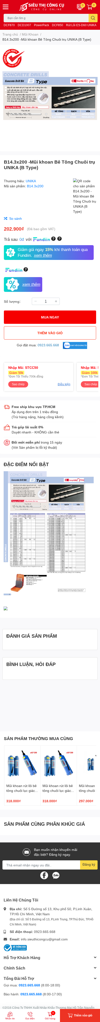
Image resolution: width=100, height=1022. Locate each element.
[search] (93, 18)
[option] (50, 96)
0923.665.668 (44, 932)
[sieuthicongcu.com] (41, 6)
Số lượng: (12, 301)
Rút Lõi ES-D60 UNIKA (81, 25)
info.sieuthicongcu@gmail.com (44, 939)
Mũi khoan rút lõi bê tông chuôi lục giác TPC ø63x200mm (21, 790)
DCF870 (9, 25)
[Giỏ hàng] (89, 7)
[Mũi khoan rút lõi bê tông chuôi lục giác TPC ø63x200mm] (22, 764)
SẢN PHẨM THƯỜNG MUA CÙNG (38, 738)
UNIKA (31, 181)
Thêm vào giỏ (50, 333)
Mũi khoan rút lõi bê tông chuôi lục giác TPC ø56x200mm (57, 790)
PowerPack (41, 25)
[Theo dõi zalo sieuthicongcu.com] (56, 875)
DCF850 (57, 25)
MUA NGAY (50, 317)
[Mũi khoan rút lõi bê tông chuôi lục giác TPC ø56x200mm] (58, 764)
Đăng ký (89, 864)
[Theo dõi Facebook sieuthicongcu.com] (44, 875)
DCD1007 (24, 25)
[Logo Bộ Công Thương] (15, 947)
